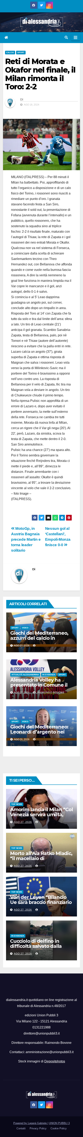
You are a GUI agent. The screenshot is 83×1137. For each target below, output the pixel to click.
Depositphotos (54, 1061)
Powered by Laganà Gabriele (30, 1123)
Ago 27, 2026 (23, 822)
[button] (66, 37)
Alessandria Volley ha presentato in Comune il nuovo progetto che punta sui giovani (38, 687)
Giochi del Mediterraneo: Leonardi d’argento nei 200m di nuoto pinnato (39, 732)
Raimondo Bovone (50, 692)
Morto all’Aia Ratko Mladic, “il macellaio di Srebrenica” (41, 858)
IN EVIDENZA (48, 675)
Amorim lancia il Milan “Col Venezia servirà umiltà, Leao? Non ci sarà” (41, 814)
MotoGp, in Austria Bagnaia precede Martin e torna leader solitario (26, 539)
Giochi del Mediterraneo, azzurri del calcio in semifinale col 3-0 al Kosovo (39, 640)
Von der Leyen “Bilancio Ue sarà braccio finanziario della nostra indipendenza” (41, 904)
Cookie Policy (59, 1128)
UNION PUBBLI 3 (59, 1123)
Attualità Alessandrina (25, 675)
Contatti (21, 1128)
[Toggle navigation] (75, 38)
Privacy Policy (38, 1128)
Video (25, 628)
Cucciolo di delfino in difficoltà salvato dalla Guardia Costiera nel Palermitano (36, 948)
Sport (20, 52)
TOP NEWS (16, 804)
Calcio (10, 52)
